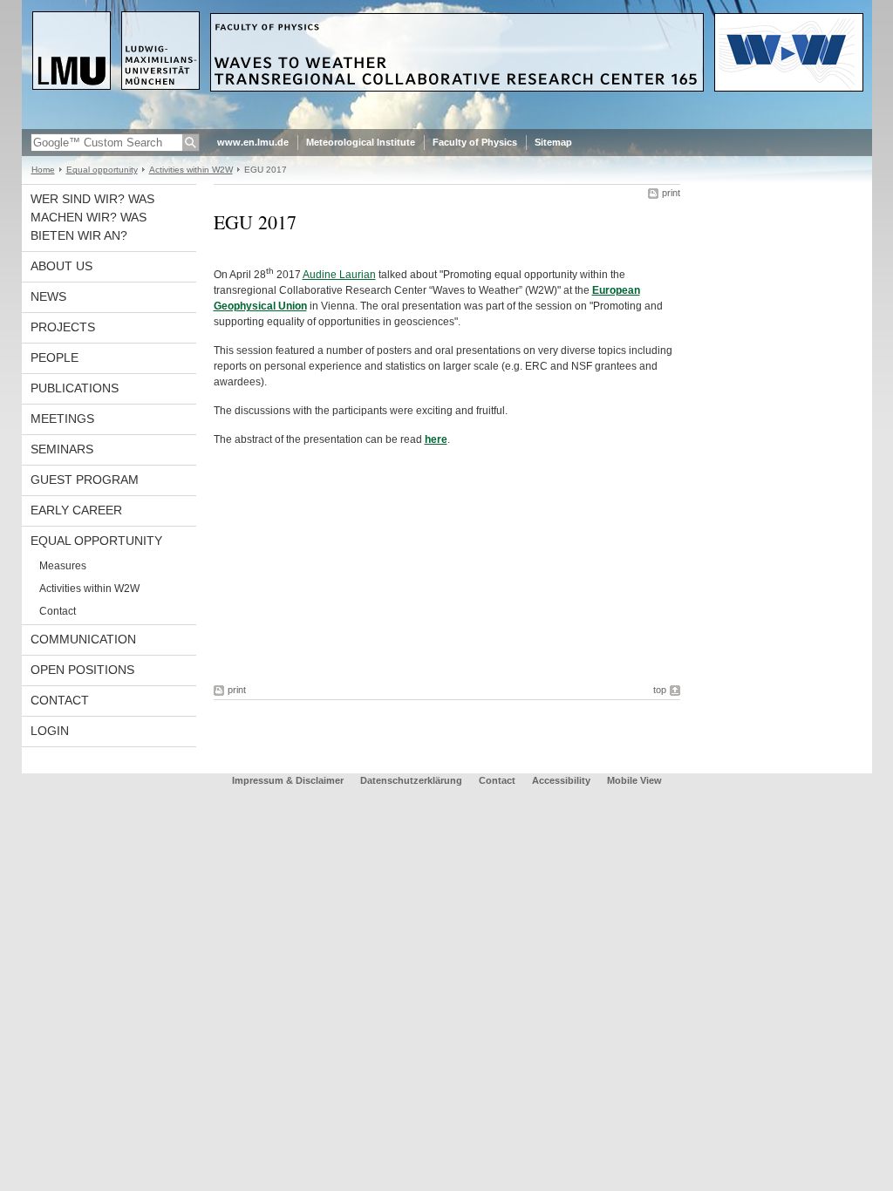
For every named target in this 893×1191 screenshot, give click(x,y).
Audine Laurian (339, 275)
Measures (62, 566)
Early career (76, 510)
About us (61, 266)
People (54, 357)
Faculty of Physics (475, 142)
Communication (83, 639)
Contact (57, 611)
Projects (63, 327)
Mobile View (634, 780)
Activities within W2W (191, 169)
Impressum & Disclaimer (288, 780)
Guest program (85, 480)
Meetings (62, 418)
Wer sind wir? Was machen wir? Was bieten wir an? (92, 217)
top (659, 689)
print (671, 192)
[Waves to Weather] (447, 125)
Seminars (62, 449)
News (48, 296)
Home (43, 169)
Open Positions (82, 670)
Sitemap (553, 142)
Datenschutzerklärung (411, 780)
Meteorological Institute (360, 142)
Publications (75, 388)
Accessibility (562, 780)
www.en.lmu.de (253, 142)
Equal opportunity (102, 169)
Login (50, 731)
